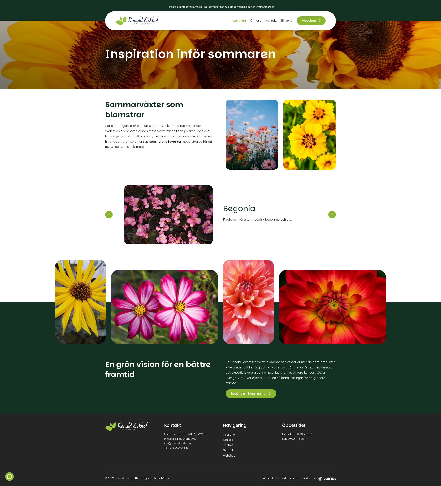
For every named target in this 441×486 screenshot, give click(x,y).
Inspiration (238, 21)
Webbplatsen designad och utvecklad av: (289, 478)
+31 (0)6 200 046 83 (176, 447)
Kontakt (271, 21)
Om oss (255, 21)
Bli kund (287, 21)
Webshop (309, 21)
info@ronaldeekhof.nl (177, 443)
